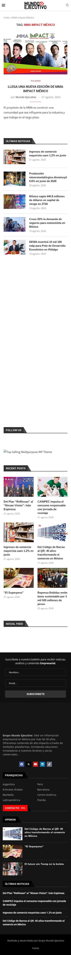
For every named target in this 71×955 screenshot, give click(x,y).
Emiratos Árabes (13, 789)
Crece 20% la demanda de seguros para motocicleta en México (47, 223)
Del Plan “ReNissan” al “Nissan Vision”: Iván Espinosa (18, 505)
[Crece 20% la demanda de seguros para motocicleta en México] (14, 224)
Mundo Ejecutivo (26, 97)
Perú (40, 784)
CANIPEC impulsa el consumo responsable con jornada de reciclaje (52, 507)
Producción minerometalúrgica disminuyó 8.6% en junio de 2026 (48, 177)
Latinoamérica (11, 800)
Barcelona (43, 789)
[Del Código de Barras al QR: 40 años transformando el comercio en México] (53, 532)
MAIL (23, 808)
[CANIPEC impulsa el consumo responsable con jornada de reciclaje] (53, 487)
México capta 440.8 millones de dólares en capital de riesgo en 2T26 (47, 200)
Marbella (8, 795)
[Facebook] (21, 764)
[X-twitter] (28, 764)
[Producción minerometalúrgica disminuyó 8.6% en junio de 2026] (14, 179)
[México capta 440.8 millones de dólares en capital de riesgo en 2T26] (14, 201)
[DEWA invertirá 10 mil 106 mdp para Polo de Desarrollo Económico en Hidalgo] (14, 247)
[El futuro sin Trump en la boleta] (12, 868)
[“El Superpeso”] (19, 578)
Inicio (6, 17)
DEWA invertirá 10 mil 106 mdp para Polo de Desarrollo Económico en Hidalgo (47, 245)
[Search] (67, 5)
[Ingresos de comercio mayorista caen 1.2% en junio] (14, 157)
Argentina (9, 784)
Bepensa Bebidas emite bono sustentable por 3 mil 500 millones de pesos (52, 598)
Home (35, 948)
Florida (41, 800)
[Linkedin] (42, 764)
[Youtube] (35, 764)
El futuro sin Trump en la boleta (44, 864)
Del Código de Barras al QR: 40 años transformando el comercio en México (51, 552)
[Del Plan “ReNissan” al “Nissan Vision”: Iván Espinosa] (19, 487)
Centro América (46, 795)
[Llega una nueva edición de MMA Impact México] (35, 53)
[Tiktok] (49, 764)
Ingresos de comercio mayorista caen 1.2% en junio (47, 153)
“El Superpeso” (14, 592)
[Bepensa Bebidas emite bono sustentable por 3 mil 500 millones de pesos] (53, 578)
